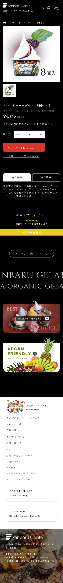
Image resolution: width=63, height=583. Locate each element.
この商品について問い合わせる (21, 156)
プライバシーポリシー (18, 479)
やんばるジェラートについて (31, 253)
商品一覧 (11, 430)
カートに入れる (24, 148)
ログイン (11, 449)
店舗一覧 (11, 442)
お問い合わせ (13, 461)
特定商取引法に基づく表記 (20, 473)
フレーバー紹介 (15, 424)
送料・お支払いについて (19, 455)
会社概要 (11, 467)
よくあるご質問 (15, 436)
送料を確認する (43, 123)
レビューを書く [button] (31, 232)
